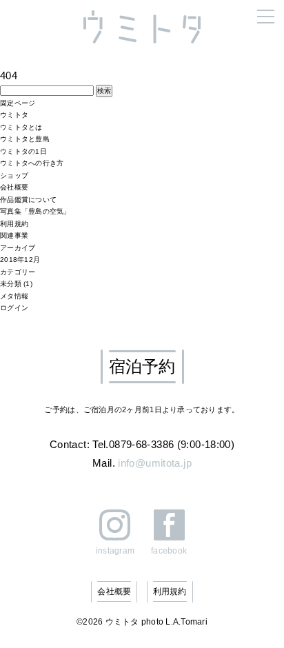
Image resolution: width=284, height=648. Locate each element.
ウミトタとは (21, 127)
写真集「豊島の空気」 (35, 211)
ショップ (14, 175)
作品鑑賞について (28, 199)
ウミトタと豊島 (25, 139)
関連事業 (14, 235)
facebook (169, 550)
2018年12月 (20, 259)
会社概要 (14, 187)
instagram (115, 550)
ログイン (14, 308)
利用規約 (14, 223)
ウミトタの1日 (23, 151)
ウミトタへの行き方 (31, 163)
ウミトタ (14, 115)
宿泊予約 (142, 366)
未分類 (10, 283)
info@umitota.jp (155, 463)
